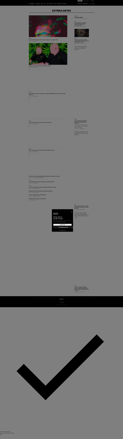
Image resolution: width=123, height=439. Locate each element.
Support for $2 (62, 224)
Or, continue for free (62, 230)
